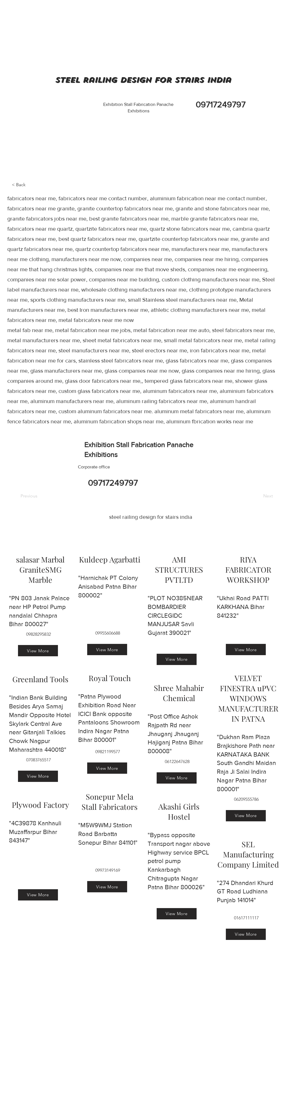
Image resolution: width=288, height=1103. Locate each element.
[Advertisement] (42, 35)
